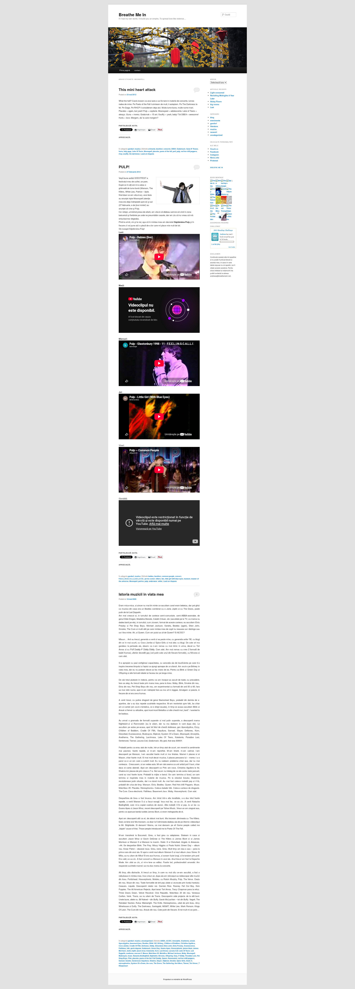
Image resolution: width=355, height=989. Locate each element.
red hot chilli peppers (186, 958)
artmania (151, 149)
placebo (156, 151)
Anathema (185, 940)
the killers (178, 963)
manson (187, 578)
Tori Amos (193, 963)
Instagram (214, 154)
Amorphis (176, 940)
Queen (164, 958)
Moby (184, 953)
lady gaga (127, 151)
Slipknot (166, 960)
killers (158, 578)
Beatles (145, 943)
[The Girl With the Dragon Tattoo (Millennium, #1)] (218, 203)
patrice (141, 581)
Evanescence (189, 945)
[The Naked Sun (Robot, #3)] (213, 202)
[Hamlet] (218, 195)
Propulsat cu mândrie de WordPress (177, 979)
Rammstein (172, 958)
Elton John (168, 945)
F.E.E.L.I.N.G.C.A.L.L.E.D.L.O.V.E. (131, 578)
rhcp (120, 154)
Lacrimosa (164, 950)
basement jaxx (136, 943)
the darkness (134, 154)
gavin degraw (135, 948)
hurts (121, 151)
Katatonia (150, 950)
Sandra (128, 960)
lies (163, 578)
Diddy (152, 945)
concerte (167, 149)
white (160, 581)
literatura (214, 126)
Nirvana (161, 955)
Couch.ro (214, 149)
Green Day (155, 948)
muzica (137, 149)
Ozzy (176, 955)
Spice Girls (181, 960)
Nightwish (154, 955)
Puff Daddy (156, 958)
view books (231, 247)
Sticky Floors (216, 101)
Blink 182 (153, 943)
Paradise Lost (190, 955)
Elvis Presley (178, 945)
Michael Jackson (174, 953)
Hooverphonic (176, 948)
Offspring (169, 955)
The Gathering (168, 963)
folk (128, 948)
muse (130, 955)
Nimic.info (214, 157)
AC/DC (169, 940)
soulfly (125, 154)
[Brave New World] (223, 220)
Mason (145, 953)
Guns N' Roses (192, 149)
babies (151, 576)
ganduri (131, 149)
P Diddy (181, 955)
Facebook (214, 151)
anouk (192, 940)
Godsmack (181, 149)
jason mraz (141, 950)
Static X (189, 960)
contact (137, 70)
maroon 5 (138, 953)
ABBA (162, 940)
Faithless (122, 948)
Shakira (153, 960)
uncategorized (147, 940)
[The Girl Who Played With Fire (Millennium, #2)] (223, 203)
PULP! (124, 166)
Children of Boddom (172, 943)
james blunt (187, 948)
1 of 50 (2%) (215, 244)
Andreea (223, 234)
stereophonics (124, 963)
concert (178, 576)
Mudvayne (123, 955)
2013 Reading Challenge (223, 230)
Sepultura (145, 960)
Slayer (159, 960)
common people (168, 576)
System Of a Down (138, 963)
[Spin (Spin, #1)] (229, 183)
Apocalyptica (124, 943)
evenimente (215, 120)
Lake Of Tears (137, 151)
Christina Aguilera (188, 943)
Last (212, 107)
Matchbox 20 (154, 953)
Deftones (145, 945)
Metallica (163, 953)
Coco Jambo (124, 945)
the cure (149, 963)
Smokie (173, 960)
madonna (130, 953)
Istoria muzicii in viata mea (141, 594)
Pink (130, 958)
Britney (160, 943)
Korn (157, 950)
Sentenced (136, 960)
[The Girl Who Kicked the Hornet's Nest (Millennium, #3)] (229, 203)
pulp (178, 151)
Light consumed (217, 92)
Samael (122, 960)
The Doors (158, 963)
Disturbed (159, 945)
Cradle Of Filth (135, 945)
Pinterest (214, 160)
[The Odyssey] (229, 194)
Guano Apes (165, 948)
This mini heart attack (137, 89)
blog (212, 117)
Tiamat (186, 963)
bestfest (159, 149)
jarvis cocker (150, 578)
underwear (153, 581)
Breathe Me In (132, 14)
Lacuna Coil (173, 950)
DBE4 (173, 149)
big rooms (214, 104)
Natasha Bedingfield (141, 955)
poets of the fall (166, 151)
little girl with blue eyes (174, 578)
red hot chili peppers (189, 151)
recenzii (213, 132)
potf (174, 151)
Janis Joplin (131, 950)
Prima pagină (124, 70)
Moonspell (148, 151)
